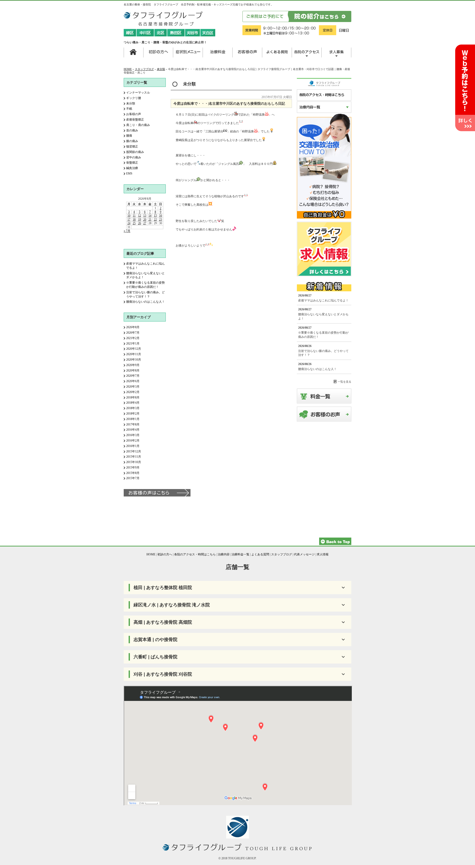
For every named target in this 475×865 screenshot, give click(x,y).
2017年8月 (133, 424)
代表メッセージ (304, 554)
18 (134, 219)
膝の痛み (132, 141)
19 (139, 219)
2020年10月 (133, 359)
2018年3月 (133, 408)
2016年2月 (133, 440)
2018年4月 (133, 402)
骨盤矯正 (132, 162)
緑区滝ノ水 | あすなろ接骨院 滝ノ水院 (172, 604)
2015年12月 (133, 451)
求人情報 (323, 554)
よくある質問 (260, 554)
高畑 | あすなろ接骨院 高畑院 (163, 622)
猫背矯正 (132, 146)
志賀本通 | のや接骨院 (155, 639)
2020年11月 (133, 354)
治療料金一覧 (240, 554)
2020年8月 (133, 370)
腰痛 (129, 135)
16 (160, 215)
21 (149, 219)
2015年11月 (133, 456)
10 (128, 215)
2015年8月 (133, 473)
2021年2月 (133, 338)
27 (144, 223)
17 (128, 219)
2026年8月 (133, 327)
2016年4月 (133, 429)
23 (160, 219)
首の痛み (132, 130)
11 (134, 215)
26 (139, 223)
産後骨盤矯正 (135, 119)
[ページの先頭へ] (335, 544)
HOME (128, 69)
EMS (129, 173)
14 (149, 215)
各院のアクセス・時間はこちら (195, 554)
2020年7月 (133, 375)
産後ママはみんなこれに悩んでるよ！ (323, 300)
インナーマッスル (138, 92)
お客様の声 (133, 114)
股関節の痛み (135, 152)
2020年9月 (133, 365)
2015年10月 (133, 462)
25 (134, 223)
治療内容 (224, 554)
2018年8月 (133, 397)
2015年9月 (133, 467)
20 (144, 219)
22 (155, 219)
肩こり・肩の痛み (138, 125)
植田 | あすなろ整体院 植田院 (163, 587)
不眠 (129, 108)
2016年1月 (133, 446)
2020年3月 (133, 386)
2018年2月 (133, 413)
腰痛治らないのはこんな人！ (145, 301)
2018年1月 (133, 419)
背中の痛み (133, 157)
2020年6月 (133, 381)
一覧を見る (344, 381)
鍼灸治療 (132, 168)
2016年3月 (133, 435)
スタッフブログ (144, 69)
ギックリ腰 (133, 98)
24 (128, 223)
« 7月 (127, 231)
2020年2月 (133, 392)
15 (155, 215)
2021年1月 (133, 343)
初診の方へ (164, 554)
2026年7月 (133, 332)
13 (144, 215)
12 (139, 215)
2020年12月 (133, 348)
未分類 (161, 69)
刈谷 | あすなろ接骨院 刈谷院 (163, 674)
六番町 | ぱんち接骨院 (155, 656)
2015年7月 (133, 478)
